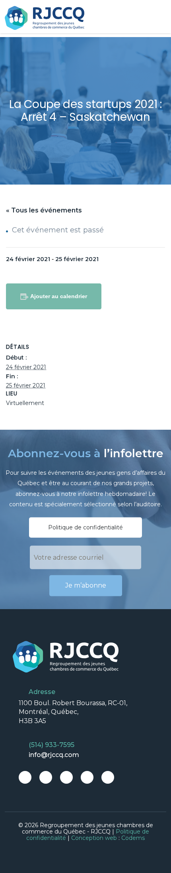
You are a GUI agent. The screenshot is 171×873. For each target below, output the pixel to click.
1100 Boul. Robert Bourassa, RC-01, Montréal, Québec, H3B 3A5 (73, 712)
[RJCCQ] (44, 18)
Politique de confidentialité (85, 527)
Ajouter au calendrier (58, 296)
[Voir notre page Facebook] (25, 777)
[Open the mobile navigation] (161, 18)
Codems (133, 838)
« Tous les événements (44, 210)
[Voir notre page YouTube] (107, 777)
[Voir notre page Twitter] (45, 777)
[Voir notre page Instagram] (66, 777)
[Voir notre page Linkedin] (87, 777)
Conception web (94, 838)
